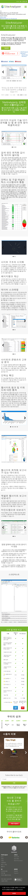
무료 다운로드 (14, 823)
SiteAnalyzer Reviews (24, 52)
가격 (2, 860)
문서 (2, 864)
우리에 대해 (4, 871)
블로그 (3, 866)
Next (24, 71)
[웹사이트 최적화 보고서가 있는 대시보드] (14, 462)
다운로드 (6, 48)
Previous (3, 71)
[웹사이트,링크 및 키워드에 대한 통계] (14, 418)
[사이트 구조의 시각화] (14, 248)
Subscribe (3, 17)
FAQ (6, 864)
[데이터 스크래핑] (14, 321)
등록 (20, 1)
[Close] (0, 11)
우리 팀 (3, 873)
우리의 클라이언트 (6, 875)
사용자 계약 (4, 881)
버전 (2, 858)
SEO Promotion (18, 860)
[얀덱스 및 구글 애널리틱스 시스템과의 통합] (14, 229)
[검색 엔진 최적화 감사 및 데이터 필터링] (14, 138)
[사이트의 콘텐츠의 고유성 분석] (14, 345)
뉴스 (2, 856)
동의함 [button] (14, 893)
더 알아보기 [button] (20, 889)
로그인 (18, 1)
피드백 (16, 871)
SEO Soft (16, 856)
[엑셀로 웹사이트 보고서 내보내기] (14, 527)
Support (16, 873)
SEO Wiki (16, 858)
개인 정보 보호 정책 (6, 879)
